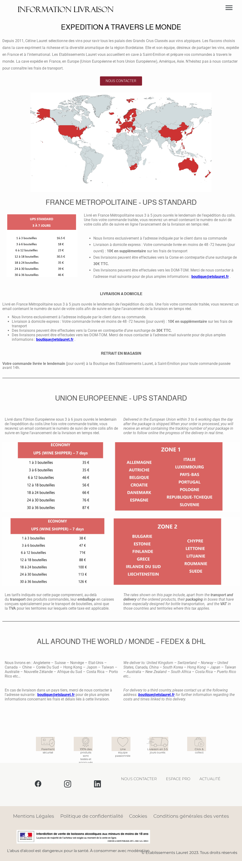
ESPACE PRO (178, 779)
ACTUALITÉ (209, 779)
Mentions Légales (33, 816)
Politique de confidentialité (91, 816)
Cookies (138, 816)
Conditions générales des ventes (191, 816)
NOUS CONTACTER (139, 779)
